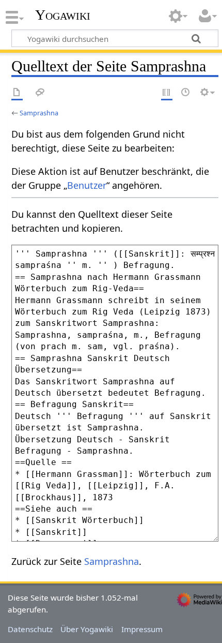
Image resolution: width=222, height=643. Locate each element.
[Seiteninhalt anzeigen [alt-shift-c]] (17, 93)
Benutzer (86, 185)
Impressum (142, 629)
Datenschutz (30, 629)
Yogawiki (62, 15)
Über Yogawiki (86, 629)
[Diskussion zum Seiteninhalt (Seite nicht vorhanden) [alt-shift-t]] (40, 93)
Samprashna (39, 112)
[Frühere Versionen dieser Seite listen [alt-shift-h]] (186, 93)
